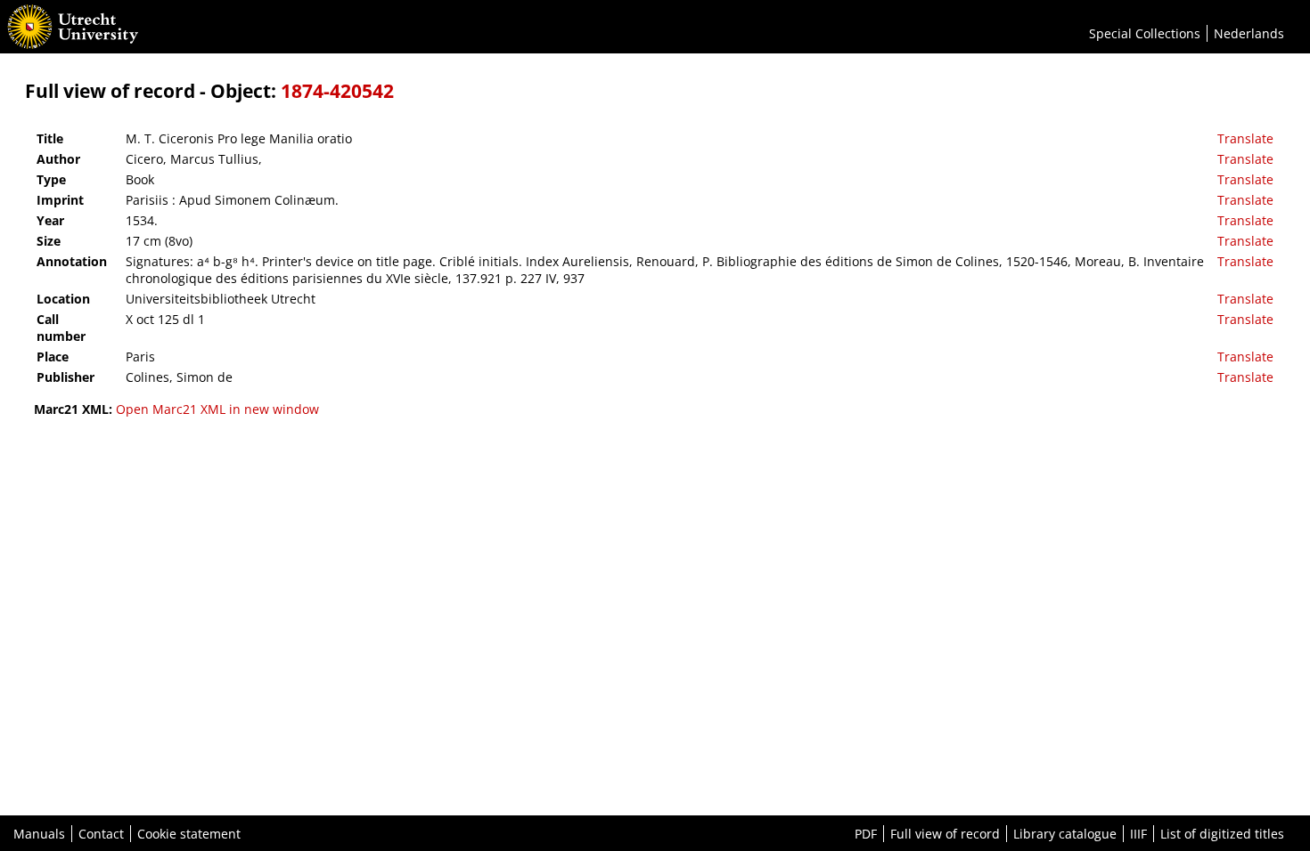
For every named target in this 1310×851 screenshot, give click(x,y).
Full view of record (945, 833)
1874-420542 (337, 90)
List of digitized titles (1222, 833)
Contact (101, 833)
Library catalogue (1065, 833)
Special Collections (1144, 33)
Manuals (39, 833)
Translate (1245, 138)
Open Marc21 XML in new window (217, 409)
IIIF (1138, 833)
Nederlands (1249, 33)
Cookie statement (189, 833)
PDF (866, 833)
